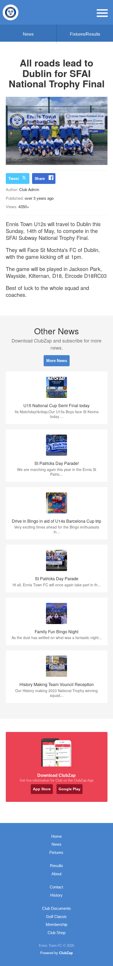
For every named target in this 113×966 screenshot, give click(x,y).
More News (56, 360)
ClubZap (66, 953)
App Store (42, 789)
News (28, 34)
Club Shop (56, 932)
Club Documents (56, 908)
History (56, 895)
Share (40, 178)
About (56, 874)
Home (56, 836)
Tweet (13, 178)
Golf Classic (56, 916)
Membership (56, 924)
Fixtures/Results (85, 34)
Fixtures (56, 852)
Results (56, 865)
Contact (56, 887)
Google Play (69, 789)
